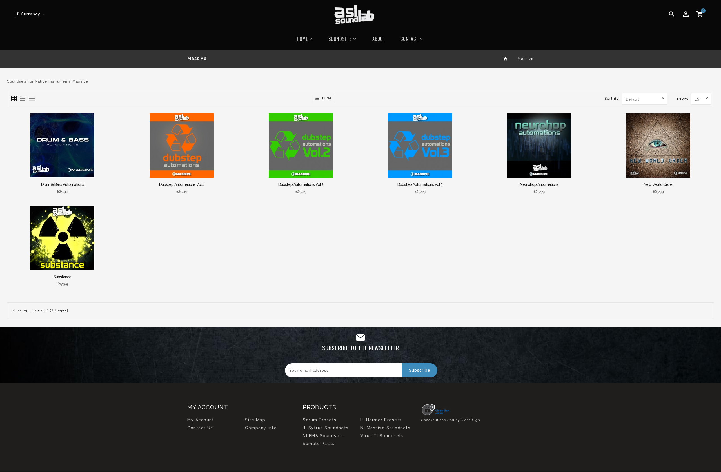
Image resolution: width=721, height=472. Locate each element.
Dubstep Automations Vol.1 (181, 184)
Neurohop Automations (539, 184)
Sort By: (612, 98)
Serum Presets (320, 420)
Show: (682, 98)
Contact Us (200, 428)
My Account (200, 420)
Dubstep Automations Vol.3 (419, 184)
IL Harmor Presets (381, 420)
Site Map (255, 420)
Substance (62, 277)
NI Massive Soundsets (385, 428)
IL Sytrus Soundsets (326, 428)
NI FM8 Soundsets (323, 435)
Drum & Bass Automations (62, 184)
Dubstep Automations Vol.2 (300, 184)
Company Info (261, 428)
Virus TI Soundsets (382, 435)
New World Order (658, 184)
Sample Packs (319, 443)
